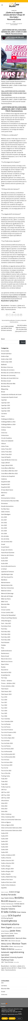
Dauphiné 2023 (5, 487)
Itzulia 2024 (4, 558)
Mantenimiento (5, 582)
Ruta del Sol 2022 (6, 672)
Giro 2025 (4, 531)
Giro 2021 (4, 520)
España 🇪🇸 (4, 1003)
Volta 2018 (4, 803)
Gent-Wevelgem (5, 514)
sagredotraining (17, 952)
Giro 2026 (4, 533)
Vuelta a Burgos (5, 866)
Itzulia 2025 (4, 561)
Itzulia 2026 (4, 563)
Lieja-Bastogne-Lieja (7, 574)
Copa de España (6, 457)
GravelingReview (9, 920)
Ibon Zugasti (6, 927)
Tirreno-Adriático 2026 (7, 686)
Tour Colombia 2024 (7, 721)
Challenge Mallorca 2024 (8, 424)
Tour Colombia (5, 719)
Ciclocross (4, 433)
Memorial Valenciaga (7, 593)
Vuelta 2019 (4, 836)
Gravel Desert (5, 547)
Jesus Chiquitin (5, 933)
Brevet (3, 392)
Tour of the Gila (5, 773)
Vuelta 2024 (4, 849)
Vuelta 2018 (4, 833)
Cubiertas (4, 479)
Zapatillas (4, 888)
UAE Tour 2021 (5, 792)
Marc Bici (4, 940)
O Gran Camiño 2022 (7, 612)
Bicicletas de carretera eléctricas (10, 373)
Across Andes (5, 351)
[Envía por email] (15, 315)
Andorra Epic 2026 (6, 362)
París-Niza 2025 (5, 637)
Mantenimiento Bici (7, 585)
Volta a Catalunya (6, 814)
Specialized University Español (12, 957)
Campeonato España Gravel (9, 397)
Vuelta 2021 (4, 841)
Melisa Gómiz (6, 944)
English (3, 1006)
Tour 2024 (4, 710)
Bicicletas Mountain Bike (8, 383)
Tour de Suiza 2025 (6, 765)
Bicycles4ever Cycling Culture (9, 301)
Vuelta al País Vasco (7, 879)
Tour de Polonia (5, 746)
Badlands (4, 364)
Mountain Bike (5, 604)
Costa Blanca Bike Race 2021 (9, 471)
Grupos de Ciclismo (7, 550)
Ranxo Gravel (5, 656)
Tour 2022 (4, 705)
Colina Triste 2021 (6, 449)
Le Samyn (4, 569)
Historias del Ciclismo (7, 555)
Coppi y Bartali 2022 (7, 465)
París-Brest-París (6, 626)
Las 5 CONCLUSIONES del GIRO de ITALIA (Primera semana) (7, 328)
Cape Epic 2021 (5, 403)
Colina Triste (4, 446)
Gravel (3, 544)
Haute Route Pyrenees (7, 552)
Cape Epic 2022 (5, 405)
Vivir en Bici (16, 962)
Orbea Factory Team (18, 946)
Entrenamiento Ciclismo (8, 498)
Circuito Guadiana (6, 438)
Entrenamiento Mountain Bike (10, 501)
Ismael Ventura (5, 931)
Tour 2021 (4, 702)
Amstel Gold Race (6, 353)
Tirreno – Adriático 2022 (8, 683)
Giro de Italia (5, 536)
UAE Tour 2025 (5, 798)
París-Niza (4, 629)
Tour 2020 (4, 700)
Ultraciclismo (5, 800)
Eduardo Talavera (8, 909)
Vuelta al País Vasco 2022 (8, 882)
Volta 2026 (4, 811)
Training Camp (5, 776)
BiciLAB (4, 901)
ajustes (20, 1014)
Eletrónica (4, 492)
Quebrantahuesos (6, 651)
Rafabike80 (5, 952)
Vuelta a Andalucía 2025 (8, 855)
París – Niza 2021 (6, 623)
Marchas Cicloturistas (7, 588)
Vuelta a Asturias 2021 (7, 860)
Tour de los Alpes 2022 (7, 738)
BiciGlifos (19, 897)
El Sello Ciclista (8, 911)
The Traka (4, 678)
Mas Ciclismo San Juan (14, 940)
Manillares (4, 580)
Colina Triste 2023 (6, 454)
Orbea (11, 946)
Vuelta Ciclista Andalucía (8, 885)
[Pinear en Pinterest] (18, 315)
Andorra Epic (5, 356)
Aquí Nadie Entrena (7, 898)
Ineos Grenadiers (17, 927)
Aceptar (4, 1018)
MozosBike (5, 946)
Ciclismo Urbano (6, 427)
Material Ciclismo (6, 591)
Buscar (3, 339)
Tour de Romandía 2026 (8, 757)
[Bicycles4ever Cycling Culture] (14, 5)
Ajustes (19, 1018)
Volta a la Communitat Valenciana (11, 819)
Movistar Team (19, 943)
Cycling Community (6, 906)
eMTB (2, 495)
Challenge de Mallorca (7, 419)
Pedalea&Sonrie (18, 949)
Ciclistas (3, 430)
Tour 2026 (4, 716)
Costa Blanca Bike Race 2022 (9, 473)
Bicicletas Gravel (6, 381)
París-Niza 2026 (5, 640)
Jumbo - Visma (14, 933)
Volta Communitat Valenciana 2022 (11, 828)
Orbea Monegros (6, 621)
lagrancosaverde (7, 935)
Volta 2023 (4, 809)
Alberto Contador (4, 892)
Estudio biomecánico (7, 506)
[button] (2, 5)
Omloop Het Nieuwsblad (8, 615)
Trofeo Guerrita (5, 787)
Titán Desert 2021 (6, 691)
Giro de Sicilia (5, 539)
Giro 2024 (4, 528)
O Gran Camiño (5, 610)
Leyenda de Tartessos (7, 571)
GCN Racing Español (7, 918)
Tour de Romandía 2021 (8, 754)
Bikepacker (12, 901)
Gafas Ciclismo (5, 512)
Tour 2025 (4, 713)
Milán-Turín (4, 601)
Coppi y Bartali (5, 462)
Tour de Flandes (6, 724)
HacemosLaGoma (6, 103)
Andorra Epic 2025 (6, 359)
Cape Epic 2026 (5, 411)
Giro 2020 (4, 517)
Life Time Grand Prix (7, 577)
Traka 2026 (4, 784)
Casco (3, 416)
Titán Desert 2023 (6, 694)
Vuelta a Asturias (6, 858)
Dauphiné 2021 (5, 484)
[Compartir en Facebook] (9, 315)
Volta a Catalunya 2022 (7, 817)
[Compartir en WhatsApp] (7, 315)
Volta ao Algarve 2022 (7, 825)
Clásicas (3, 443)
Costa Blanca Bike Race (8, 468)
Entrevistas (4, 503)
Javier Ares (15, 930)
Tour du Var (4, 768)
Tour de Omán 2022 (7, 743)
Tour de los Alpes (6, 735)
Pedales (3, 645)
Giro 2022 (4, 522)
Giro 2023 (4, 525)
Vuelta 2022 (4, 844)
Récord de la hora (6, 659)
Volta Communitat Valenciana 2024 (11, 830)
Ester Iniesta (21, 912)
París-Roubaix (5, 642)
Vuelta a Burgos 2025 (7, 871)
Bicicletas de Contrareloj (8, 375)
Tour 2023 (4, 708)
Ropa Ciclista (5, 664)
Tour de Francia (5, 727)
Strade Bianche (5, 675)
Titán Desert (4, 689)
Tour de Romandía (6, 751)
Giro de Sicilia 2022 (6, 541)
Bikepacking (4, 389)
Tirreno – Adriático (6, 680)
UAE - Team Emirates (7, 962)
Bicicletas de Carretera (7, 370)
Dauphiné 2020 (5, 482)
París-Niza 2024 (5, 634)
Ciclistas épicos (19, 904)
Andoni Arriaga (14, 892)
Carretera (14, 10)
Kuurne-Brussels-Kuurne (8, 566)
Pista (2, 648)
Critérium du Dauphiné (8, 476)
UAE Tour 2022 (5, 795)
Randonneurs (5, 653)
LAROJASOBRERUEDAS (8, 938)
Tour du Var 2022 (6, 770)
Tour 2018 (4, 697)
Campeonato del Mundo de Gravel (11, 394)
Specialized (5, 955)
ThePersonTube (7, 960)
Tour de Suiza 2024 (6, 762)
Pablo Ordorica (7, 949)
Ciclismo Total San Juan (7, 904)
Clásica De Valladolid (7, 441)
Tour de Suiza (5, 759)
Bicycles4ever (14, 24)
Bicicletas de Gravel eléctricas (9, 378)
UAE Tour (4, 789)
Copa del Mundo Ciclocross (9, 460)
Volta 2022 (4, 806)
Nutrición (4, 607)
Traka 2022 (4, 781)
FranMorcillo (4, 916)
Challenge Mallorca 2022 (8, 422)
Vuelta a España (5, 874)
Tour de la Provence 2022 (8, 732)
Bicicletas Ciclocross (7, 367)
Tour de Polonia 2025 (7, 749)
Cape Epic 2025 (5, 408)
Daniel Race (16, 906)
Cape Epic (4, 400)
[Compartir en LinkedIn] (21, 315)
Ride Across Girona (6, 661)
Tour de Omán (5, 740)
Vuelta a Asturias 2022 (7, 863)
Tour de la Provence (7, 730)
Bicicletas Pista (5, 386)
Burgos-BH (19, 901)
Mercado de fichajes (7, 596)
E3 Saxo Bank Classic (7, 490)
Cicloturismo (5, 435)
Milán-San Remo (6, 599)
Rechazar (12, 1018)
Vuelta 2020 (4, 839)
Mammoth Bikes (21, 938)
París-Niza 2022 (5, 631)
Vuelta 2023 (4, 847)
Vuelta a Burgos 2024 (7, 869)
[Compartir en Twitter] (12, 315)
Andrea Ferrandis (8, 894)
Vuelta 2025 (4, 852)
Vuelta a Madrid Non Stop (8, 877)
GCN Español (14, 915)
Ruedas (3, 667)
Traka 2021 (4, 779)
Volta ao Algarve (6, 822)
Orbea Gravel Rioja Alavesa (9, 618)
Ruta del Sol (4, 670)
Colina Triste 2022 (6, 452)
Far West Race (5, 509)
